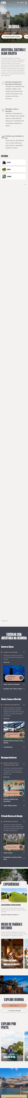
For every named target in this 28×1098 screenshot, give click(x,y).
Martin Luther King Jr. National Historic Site (11, 764)
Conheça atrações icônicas (12, 36)
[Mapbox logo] (5, 621)
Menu (22, 3)
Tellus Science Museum (11, 684)
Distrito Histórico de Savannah (10, 800)
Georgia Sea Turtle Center (12, 689)
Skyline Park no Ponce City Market (13, 742)
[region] (14, 402)
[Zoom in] (25, 185)
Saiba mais (6, 662)
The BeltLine (7, 747)
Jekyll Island (7, 853)
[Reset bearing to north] (25, 189)
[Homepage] (3, 3)
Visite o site (13, 1005)
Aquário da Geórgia (10, 652)
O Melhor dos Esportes (11, 705)
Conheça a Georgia (15, 1010)
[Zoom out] (25, 187)
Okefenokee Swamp (10, 821)
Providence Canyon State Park (12, 858)
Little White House (10, 806)
